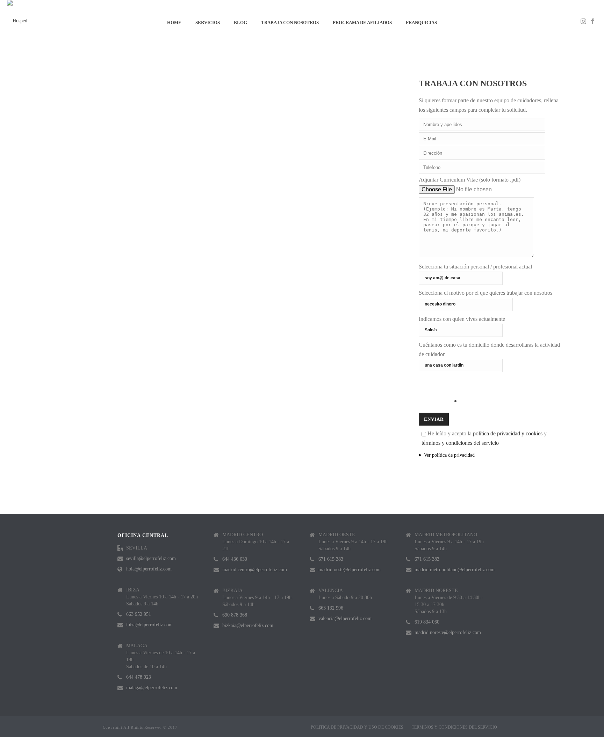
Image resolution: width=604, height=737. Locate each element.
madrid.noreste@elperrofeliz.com (448, 632)
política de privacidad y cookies (507, 433)
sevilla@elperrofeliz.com (151, 558)
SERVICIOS (207, 22)
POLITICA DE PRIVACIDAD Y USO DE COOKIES (357, 727)
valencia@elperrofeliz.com (345, 618)
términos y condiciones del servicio (460, 443)
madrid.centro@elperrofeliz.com (254, 569)
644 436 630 (234, 559)
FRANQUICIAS (421, 22)
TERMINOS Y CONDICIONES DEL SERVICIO (454, 727)
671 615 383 (330, 559)
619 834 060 (427, 622)
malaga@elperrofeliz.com (151, 687)
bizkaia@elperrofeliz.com (247, 625)
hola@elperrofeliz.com (149, 569)
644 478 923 (138, 677)
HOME (174, 22)
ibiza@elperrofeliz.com (149, 624)
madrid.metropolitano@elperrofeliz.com (455, 569)
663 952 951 (138, 614)
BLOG (240, 22)
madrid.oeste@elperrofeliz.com (349, 569)
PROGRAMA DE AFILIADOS (362, 22)
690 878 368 (234, 615)
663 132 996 (330, 608)
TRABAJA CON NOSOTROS (290, 22)
